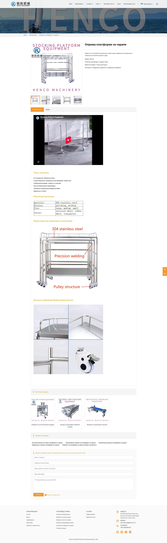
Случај (28, 514)
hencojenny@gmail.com (128, 523)
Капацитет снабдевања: (92, 68)
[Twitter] (121, 532)
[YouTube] (117, 532)
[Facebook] (126, 532)
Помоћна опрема (61, 528)
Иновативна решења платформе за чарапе (113, 443)
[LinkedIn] (130, 532)
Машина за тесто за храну (63, 520)
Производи (33, 35)
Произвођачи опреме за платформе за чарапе (81, 443)
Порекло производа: (91, 62)
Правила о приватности (53, 495)
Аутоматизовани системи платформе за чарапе (47, 443)
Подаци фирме (90, 514)
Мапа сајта (29, 523)
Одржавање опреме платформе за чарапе (45, 445)
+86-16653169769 (125, 527)
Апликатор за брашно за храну (65, 525)
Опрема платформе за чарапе (49, 35)
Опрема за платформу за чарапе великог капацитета (79, 445)
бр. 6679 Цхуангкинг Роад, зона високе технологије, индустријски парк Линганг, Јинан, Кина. (129, 516)
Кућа (25, 35)
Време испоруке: (90, 65)
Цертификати (30, 520)
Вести (28, 517)
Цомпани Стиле (90, 517)
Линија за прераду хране (63, 514)
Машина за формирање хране (65, 523)
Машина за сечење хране (63, 517)
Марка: (87, 59)
